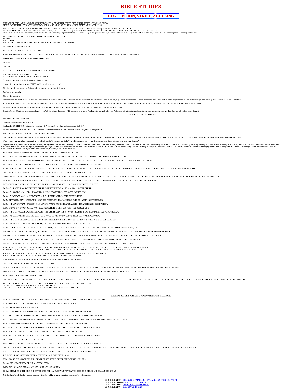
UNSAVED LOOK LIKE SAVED (136, 382)
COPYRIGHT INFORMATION (136, 385)
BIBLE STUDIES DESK (133, 387)
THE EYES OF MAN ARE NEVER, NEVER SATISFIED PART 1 (150, 380)
